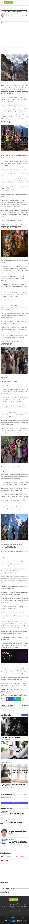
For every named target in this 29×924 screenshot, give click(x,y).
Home (2, 8)
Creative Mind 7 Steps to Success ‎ (10, 761)
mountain (12, 694)
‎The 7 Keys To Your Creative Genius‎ (11, 737)
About (6, 917)
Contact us (12, 917)
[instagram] (17, 911)
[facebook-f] (10, 911)
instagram (22, 856)
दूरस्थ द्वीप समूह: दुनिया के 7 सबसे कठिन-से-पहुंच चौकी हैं (11, 341)
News (20, 694)
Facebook (10, 699)
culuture (7, 694)
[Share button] (23, 699)
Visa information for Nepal (16, 822)
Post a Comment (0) (14, 803)
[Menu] (2, 2)
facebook (8, 856)
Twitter (15, 699)
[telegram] (19, 911)
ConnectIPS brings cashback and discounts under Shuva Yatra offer (18, 841)
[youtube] (14, 911)
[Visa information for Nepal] (4, 823)
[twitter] (12, 911)
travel (9, 695)
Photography (4, 695)
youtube (8, 860)
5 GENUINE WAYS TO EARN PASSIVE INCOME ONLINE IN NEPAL (13, 785)
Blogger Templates (12, 920)
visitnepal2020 (14, 695)
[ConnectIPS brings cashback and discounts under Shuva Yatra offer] (4, 842)
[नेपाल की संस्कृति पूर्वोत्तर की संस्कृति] (4, 814)
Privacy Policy (20, 917)
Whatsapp (19, 699)
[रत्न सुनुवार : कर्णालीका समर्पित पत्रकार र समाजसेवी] (4, 833)
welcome (21, 695)
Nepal (16, 694)
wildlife (6, 8)
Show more (24, 714)
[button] (27, 2)
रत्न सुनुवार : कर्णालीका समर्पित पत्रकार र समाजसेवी (18, 832)
